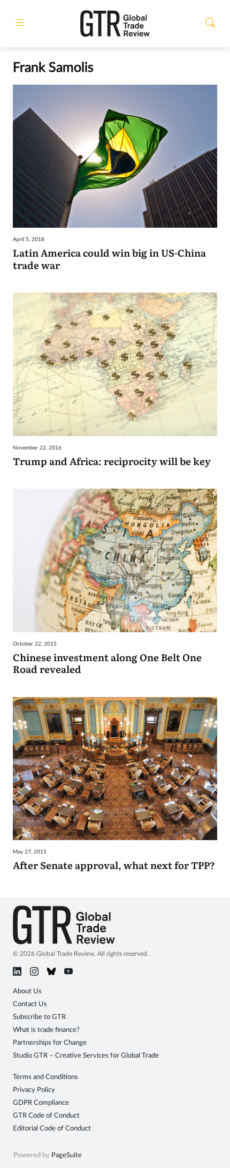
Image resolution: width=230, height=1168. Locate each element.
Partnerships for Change (50, 1042)
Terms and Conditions (45, 1077)
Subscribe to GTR (39, 1017)
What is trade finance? (46, 1030)
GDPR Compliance (41, 1102)
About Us (27, 991)
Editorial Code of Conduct (52, 1128)
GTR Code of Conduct (46, 1115)
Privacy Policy (34, 1090)
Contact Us (30, 1004)
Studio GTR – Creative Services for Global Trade (86, 1055)
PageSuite (66, 1155)
